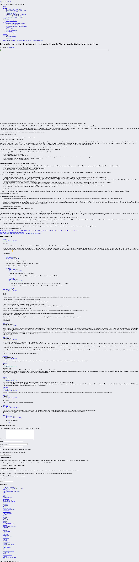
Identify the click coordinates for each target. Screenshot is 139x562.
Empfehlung (6, 19)
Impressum (5, 35)
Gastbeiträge (6, 517)
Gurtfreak (5, 518)
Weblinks (5, 556)
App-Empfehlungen (7, 497)
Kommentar (3, 439)
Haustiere (5, 521)
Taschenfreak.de (9, 28)
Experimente (6, 510)
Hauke (4, 389)
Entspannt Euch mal (16, 230)
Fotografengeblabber (20, 40)
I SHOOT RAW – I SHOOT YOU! (14, 17)
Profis (38, 230)
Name (2, 441)
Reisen (4, 18)
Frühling (5, 514)
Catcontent (5, 504)
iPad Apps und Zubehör (11, 21)
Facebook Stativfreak (10, 32)
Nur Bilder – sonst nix (8, 536)
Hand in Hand (6, 519)
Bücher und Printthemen (8, 503)
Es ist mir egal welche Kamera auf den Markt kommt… (12, 232)
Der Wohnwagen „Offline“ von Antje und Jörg (16, 26)
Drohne (4, 506)
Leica (4, 529)
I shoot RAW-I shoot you (8, 523)
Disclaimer (8, 38)
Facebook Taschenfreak (11, 30)
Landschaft (5, 527)
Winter (4, 558)
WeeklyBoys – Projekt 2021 (9, 557)
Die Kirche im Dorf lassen (6, 230)
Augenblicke (6, 499)
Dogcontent (5, 505)
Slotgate (41, 230)
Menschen (5, 534)
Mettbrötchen (6, 535)
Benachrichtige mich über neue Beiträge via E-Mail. (13, 452)
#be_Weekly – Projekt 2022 (12, 12)
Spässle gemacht (6, 547)
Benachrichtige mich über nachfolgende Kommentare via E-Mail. (17, 449)
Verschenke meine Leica (72, 230)
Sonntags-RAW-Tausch (8, 544)
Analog (4, 496)
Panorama (5, 539)
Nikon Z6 (23, 230)
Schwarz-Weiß (6, 542)
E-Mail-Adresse (4, 444)
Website (2, 446)
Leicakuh (5, 530)
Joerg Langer (12, 47)
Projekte (5, 8)
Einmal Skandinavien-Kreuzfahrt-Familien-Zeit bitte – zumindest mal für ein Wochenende (20, 233)
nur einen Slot (33, 230)
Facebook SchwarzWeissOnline (13, 25)
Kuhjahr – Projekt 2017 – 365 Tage (14, 15)
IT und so (5, 525)
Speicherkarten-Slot (47, 230)
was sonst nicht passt (7, 555)
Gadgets (5, 516)
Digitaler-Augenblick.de (5, 1)
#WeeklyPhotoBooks (10, 13)
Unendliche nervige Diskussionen (59, 230)
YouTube (8, 27)
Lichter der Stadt (6, 531)
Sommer (5, 543)
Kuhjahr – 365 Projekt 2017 (9, 526)
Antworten (5, 255)
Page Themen (6, 538)
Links (4, 22)
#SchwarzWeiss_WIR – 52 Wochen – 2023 (16, 10)
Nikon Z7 (28, 230)
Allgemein (5, 493)
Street (4, 549)
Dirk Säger (5, 406)
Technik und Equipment (31, 40)
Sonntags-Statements (7, 545)
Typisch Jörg (40, 40)
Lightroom (5, 532)
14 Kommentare (11, 40)
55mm (4, 492)
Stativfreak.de (9, 31)
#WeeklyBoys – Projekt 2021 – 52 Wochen (16, 14)
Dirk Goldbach (9, 257)
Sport (4, 548)
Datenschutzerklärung (11, 36)
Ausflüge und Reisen (8, 500)
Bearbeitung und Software (9, 501)
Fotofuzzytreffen (6, 512)
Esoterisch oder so (7, 508)
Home (4, 6)
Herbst (4, 522)
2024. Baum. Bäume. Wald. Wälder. (14, 9)
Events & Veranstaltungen (9, 509)
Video (4, 553)
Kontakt (5, 34)
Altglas (4, 495)
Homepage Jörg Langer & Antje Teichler (15, 23)
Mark (4, 239)
